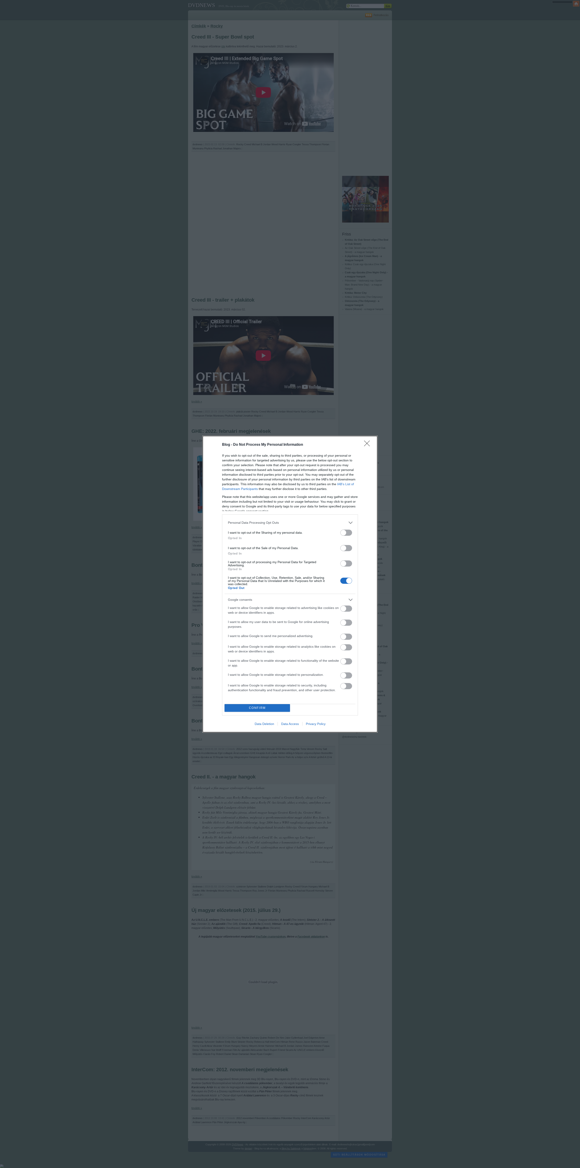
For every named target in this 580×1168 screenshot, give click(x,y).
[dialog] (290, 584)
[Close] (368, 445)
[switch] (346, 533)
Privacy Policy (316, 724)
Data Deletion (264, 724)
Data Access (290, 724)
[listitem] (290, 522)
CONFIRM (257, 708)
